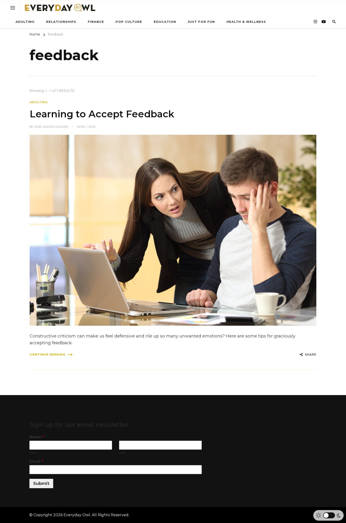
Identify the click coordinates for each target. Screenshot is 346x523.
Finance (96, 22)
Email (36, 461)
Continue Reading (47, 354)
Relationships (61, 22)
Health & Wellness (246, 22)
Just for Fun (201, 22)
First (32, 452)
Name (36, 437)
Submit (41, 483)
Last (122, 452)
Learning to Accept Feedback (102, 114)
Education (165, 22)
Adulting (25, 22)
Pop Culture (129, 22)
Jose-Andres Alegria (51, 126)
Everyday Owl (77, 515)
